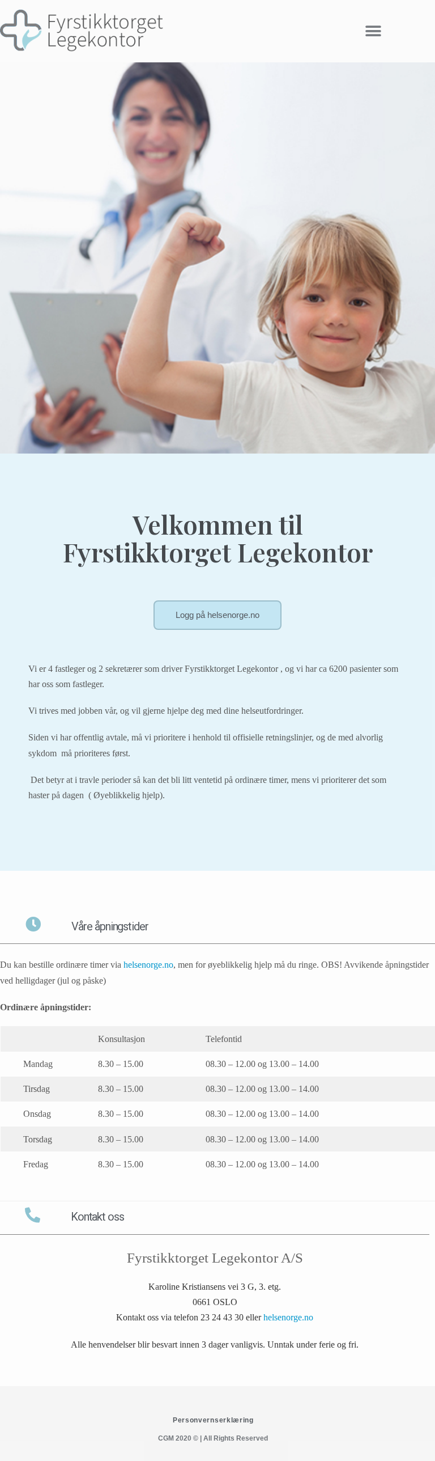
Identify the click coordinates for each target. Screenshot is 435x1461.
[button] (373, 31)
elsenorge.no (150, 964)
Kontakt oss (97, 1216)
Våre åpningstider (109, 926)
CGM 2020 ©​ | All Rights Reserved (213, 1438)
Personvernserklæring (213, 1420)
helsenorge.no (288, 1317)
